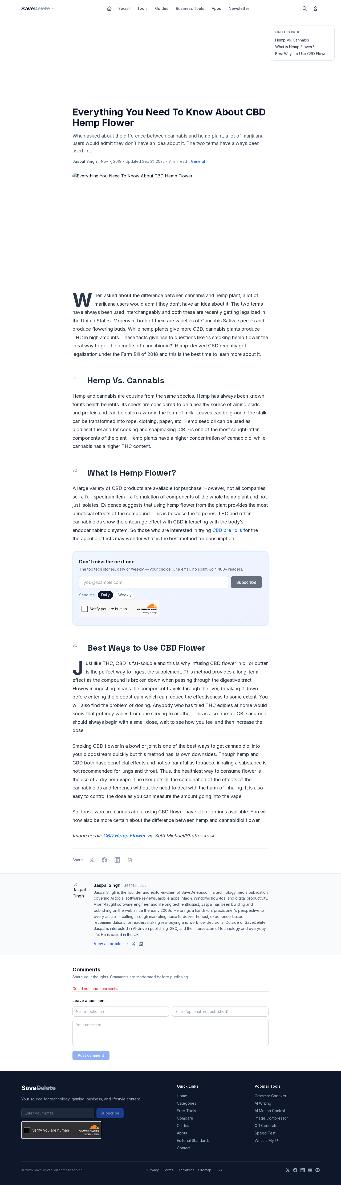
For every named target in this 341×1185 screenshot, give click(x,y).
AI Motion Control (270, 1110)
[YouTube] (310, 1170)
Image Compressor (271, 1118)
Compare (185, 1118)
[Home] (109, 8)
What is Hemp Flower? (294, 46)
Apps (216, 8)
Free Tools (186, 1110)
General (198, 161)
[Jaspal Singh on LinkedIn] (141, 944)
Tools (142, 8)
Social (124, 8)
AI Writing (263, 1103)
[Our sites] (53, 8)
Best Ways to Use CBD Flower (301, 53)
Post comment (91, 1055)
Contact (183, 1148)
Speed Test (265, 1133)
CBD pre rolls (227, 530)
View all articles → (111, 943)
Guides (161, 8)
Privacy (153, 1170)
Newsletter (239, 8)
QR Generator (267, 1125)
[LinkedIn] (303, 1170)
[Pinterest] (317, 1170)
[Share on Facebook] (104, 860)
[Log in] (315, 8)
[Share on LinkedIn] (117, 860)
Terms (168, 1170)
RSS (219, 1170)
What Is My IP (266, 1140)
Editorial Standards (193, 1140)
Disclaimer (185, 1170)
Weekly (125, 595)
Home (182, 1095)
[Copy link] (130, 860)
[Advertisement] (170, 63)
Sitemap (204, 1170)
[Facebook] (295, 1170)
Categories (186, 1103)
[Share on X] (91, 860)
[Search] (305, 8)
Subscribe (246, 582)
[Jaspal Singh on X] (133, 944)
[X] (288, 1170)
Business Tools (190, 8)
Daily (105, 595)
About (182, 1133)
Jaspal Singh (84, 161)
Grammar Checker (270, 1095)
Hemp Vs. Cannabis (292, 40)
